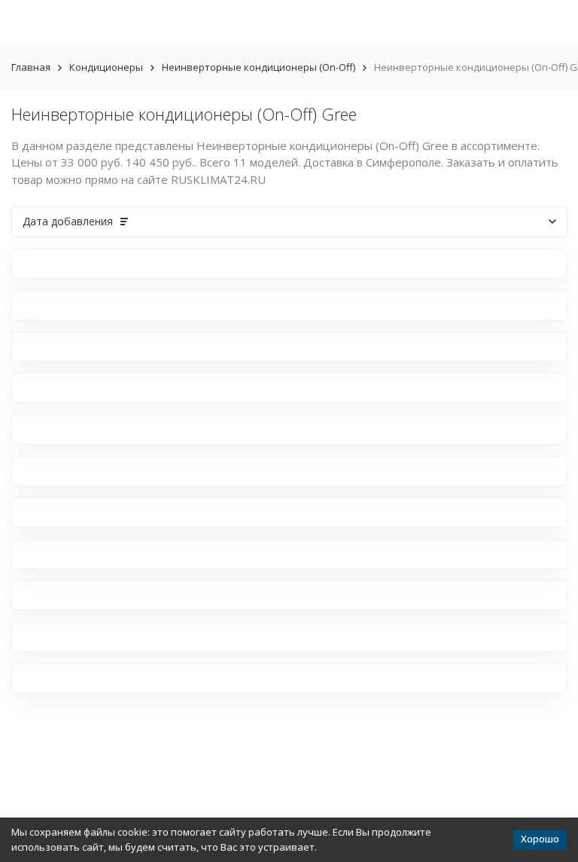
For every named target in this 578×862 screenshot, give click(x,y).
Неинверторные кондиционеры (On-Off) (258, 67)
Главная (30, 67)
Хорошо (540, 838)
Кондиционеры (106, 67)
